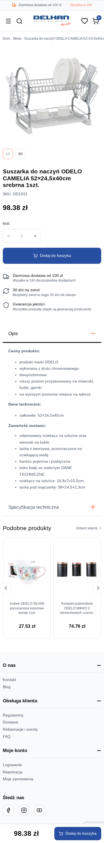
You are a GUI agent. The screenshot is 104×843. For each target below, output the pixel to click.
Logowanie (12, 765)
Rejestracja (12, 772)
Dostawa (10, 722)
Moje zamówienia (18, 779)
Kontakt (9, 680)
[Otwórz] (8, 21)
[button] (52, 666)
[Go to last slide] (6, 588)
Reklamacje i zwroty (20, 729)
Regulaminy (13, 715)
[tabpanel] (52, 421)
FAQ (7, 737)
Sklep (17, 38)
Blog (7, 687)
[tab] (52, 334)
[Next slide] (97, 588)
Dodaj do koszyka (55, 256)
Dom (6, 38)
